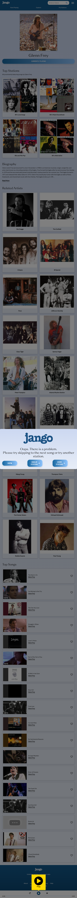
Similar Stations (34, 463)
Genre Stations (59, 463)
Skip (9, 463)
